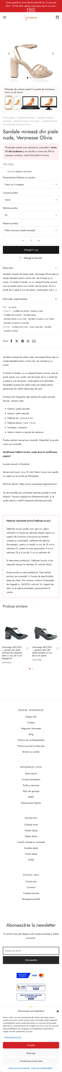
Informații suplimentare (15, 299)
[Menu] (4, 17)
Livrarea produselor (31, 779)
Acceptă (31, 1045)
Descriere (8, 268)
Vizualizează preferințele (31, 1061)
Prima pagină (8, 117)
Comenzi (31, 887)
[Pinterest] (22, 341)
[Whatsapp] (28, 341)
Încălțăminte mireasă (26, 117)
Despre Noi (31, 716)
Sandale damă (30, 314)
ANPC (31, 797)
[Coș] (57, 17)
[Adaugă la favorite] (27, 649)
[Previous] (6, 634)
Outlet (31, 859)
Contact (31, 722)
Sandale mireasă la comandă (16, 322)
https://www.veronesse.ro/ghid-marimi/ (38, 484)
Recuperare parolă (31, 899)
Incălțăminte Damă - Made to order (28, 311)
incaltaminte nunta (20, 326)
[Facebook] (11, 341)
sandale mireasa (11, 330)
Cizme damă (31, 854)
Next (53, 53)
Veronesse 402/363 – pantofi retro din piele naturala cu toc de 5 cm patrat (42, 651)
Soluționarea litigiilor (31, 803)
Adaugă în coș (31, 249)
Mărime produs (10, 208)
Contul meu (31, 881)
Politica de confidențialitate (41, 1068)
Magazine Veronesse (31, 728)
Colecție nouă (31, 824)
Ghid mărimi (31, 773)
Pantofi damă (31, 830)
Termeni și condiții (31, 751)
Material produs (10, 223)
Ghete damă (31, 836)
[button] (57, 1011)
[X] (17, 341)
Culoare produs (10, 192)
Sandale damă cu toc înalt (15, 318)
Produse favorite (31, 893)
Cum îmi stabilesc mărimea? (19, 171)
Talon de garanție (31, 791)
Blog (31, 734)
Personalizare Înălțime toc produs (19, 177)
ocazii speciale (36, 326)
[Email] (34, 341)
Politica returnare (31, 785)
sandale (48, 326)
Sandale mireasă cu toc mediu (27, 120)
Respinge (31, 1053)
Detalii (31, 10)
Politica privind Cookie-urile (19, 1068)
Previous (9, 53)
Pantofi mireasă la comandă (31, 842)
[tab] (31, 268)
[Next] (55, 634)
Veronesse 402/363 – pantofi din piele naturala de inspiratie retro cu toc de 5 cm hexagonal (12, 652)
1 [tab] (29, 668)
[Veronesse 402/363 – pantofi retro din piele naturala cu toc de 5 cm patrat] (46, 629)
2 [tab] (32, 668)
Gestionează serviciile (12, 1037)
